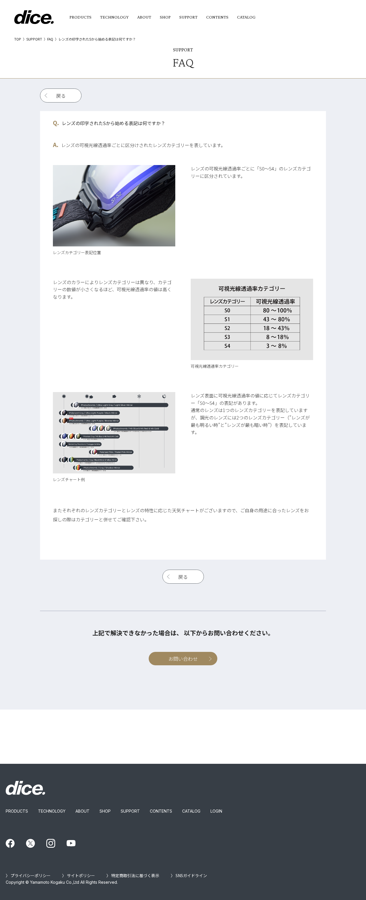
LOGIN (216, 811)
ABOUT (144, 17)
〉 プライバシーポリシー (28, 875)
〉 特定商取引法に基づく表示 (132, 875)
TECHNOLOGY (114, 17)
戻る (61, 95)
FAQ (50, 39)
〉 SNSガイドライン (189, 875)
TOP (17, 39)
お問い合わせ (183, 658)
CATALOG (246, 17)
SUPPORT (188, 17)
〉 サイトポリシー (78, 875)
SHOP (165, 17)
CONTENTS (217, 17)
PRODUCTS (80, 17)
